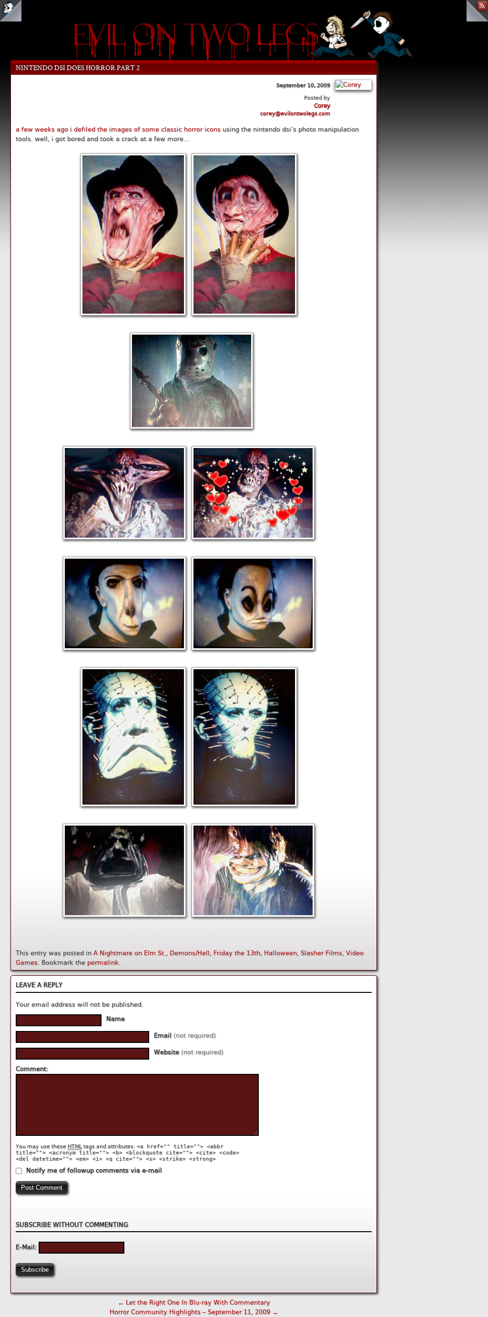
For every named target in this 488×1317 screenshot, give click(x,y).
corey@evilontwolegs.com (295, 114)
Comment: (32, 1068)
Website (189, 1052)
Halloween (280, 953)
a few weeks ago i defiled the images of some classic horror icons (118, 129)
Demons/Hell (190, 953)
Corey (322, 105)
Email (185, 1035)
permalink (103, 962)
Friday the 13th (237, 953)
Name (115, 1018)
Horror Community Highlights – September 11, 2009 (194, 1312)
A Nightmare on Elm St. (129, 953)
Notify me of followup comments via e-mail (94, 1170)
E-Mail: (27, 1247)
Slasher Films (321, 953)
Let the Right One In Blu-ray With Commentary (194, 1302)
